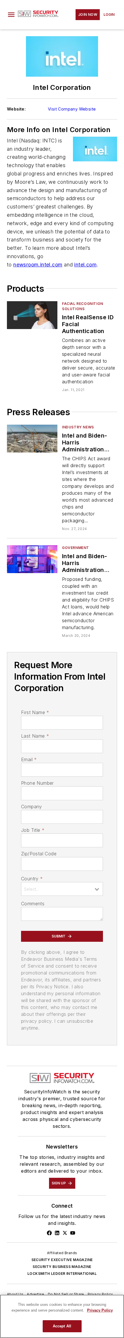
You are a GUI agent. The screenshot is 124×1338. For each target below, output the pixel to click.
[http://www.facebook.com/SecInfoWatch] (49, 1233)
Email (29, 759)
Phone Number (37, 783)
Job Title (32, 830)
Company (31, 806)
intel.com (85, 265)
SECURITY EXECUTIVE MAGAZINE (62, 1260)
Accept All (62, 1326)
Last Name (35, 736)
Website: (16, 109)
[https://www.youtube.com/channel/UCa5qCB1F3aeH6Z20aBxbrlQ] (73, 1233)
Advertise (35, 1294)
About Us (15, 1294)
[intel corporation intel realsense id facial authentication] (32, 315)
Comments (32, 903)
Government (75, 548)
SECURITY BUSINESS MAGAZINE (62, 1266)
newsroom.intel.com (37, 265)
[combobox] (62, 889)
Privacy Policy (100, 1294)
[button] (11, 14)
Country (32, 878)
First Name (35, 712)
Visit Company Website (72, 109)
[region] (62, 1316)
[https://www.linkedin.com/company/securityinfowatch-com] (57, 1233)
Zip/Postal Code (39, 853)
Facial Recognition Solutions (82, 306)
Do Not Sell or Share (66, 1294)
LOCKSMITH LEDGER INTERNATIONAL (62, 1273)
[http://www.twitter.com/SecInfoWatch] (65, 1233)
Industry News (78, 427)
